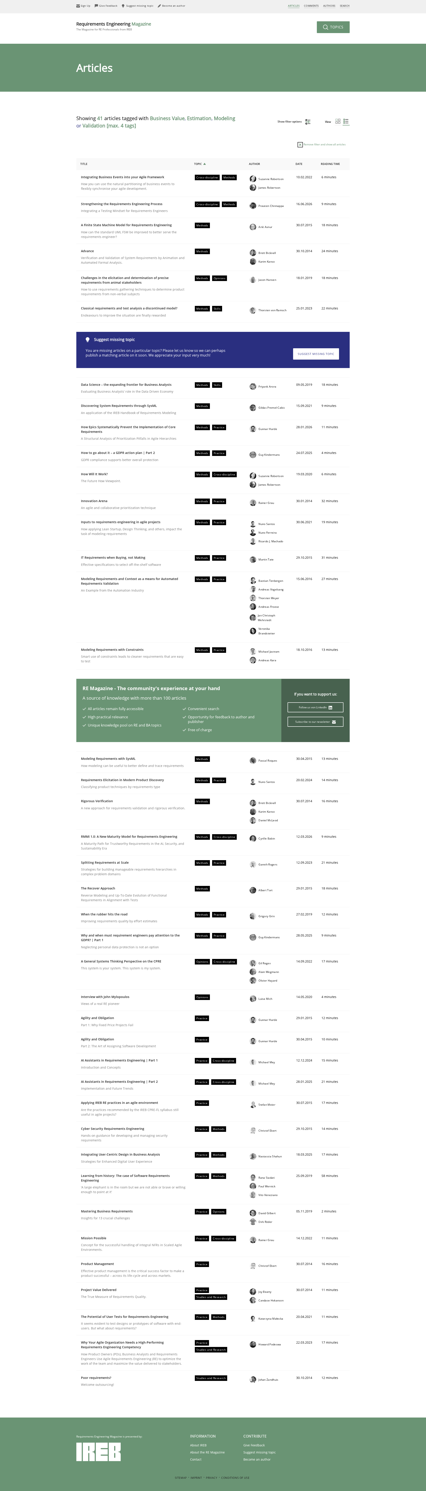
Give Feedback (254, 1445)
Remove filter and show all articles (324, 144)
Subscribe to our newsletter (313, 722)
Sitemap (181, 1478)
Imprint (196, 1478)
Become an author (257, 1459)
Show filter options (290, 121)
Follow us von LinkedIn (313, 707)
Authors (329, 5)
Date (299, 164)
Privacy (211, 1478)
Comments (311, 5)
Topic (198, 164)
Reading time (330, 164)
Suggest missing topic (316, 354)
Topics (336, 27)
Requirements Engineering (113, 26)
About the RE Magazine (207, 1452)
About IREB (198, 1445)
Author (254, 164)
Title (83, 164)
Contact (195, 1459)
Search (345, 5)
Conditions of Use (235, 1478)
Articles (294, 5)
